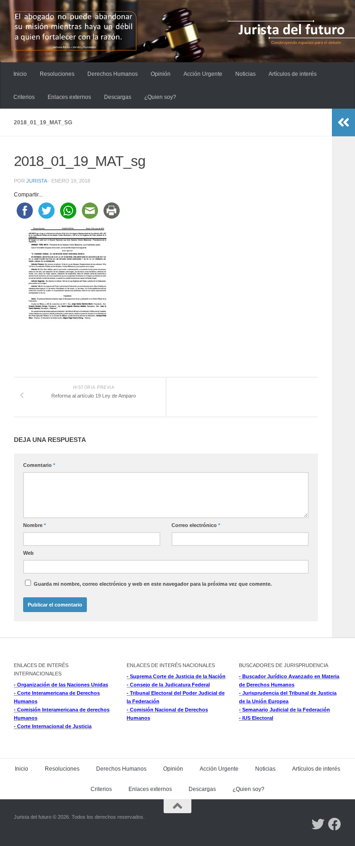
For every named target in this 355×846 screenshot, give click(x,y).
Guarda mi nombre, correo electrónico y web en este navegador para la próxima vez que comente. (153, 584)
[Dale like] (334, 824)
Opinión (161, 74)
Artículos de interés (293, 74)
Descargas (117, 97)
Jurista (36, 181)
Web (28, 553)
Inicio (20, 74)
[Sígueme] (318, 824)
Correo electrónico (195, 525)
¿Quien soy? (160, 97)
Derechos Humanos (112, 74)
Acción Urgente (203, 74)
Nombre (34, 525)
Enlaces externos (69, 97)
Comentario (39, 465)
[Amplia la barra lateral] (343, 122)
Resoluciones (57, 74)
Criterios (24, 97)
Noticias (245, 74)
